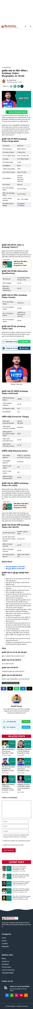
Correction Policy (7, 973)
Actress (4, 941)
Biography (5, 946)
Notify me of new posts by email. (13, 845)
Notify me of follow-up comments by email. (16, 841)
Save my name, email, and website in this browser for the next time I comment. (16, 836)
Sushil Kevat (12, 80)
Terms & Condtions (8, 970)
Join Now (25, 342)
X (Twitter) (20, 205)
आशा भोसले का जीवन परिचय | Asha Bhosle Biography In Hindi (20, 875)
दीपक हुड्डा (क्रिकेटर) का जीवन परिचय (15, 568)
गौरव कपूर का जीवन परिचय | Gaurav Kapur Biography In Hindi (21, 882)
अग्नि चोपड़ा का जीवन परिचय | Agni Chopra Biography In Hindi (24, 768)
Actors (4, 938)
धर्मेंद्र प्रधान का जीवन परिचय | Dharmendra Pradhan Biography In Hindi (19, 868)
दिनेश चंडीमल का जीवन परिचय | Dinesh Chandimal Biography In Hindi (21, 505)
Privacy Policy (6, 967)
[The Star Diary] (10, 26)
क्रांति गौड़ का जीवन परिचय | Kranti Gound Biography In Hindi (20, 263)
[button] (25, 26)
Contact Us (5, 961)
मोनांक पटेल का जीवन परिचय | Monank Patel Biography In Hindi (8, 768)
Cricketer (7, 67)
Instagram (21, 203)
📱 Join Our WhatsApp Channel (16, 112)
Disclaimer (5, 964)
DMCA (4, 958)
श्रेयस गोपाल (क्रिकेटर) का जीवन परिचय (15, 567)
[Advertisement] (13, 11)
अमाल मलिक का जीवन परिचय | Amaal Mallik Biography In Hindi (21, 896)
